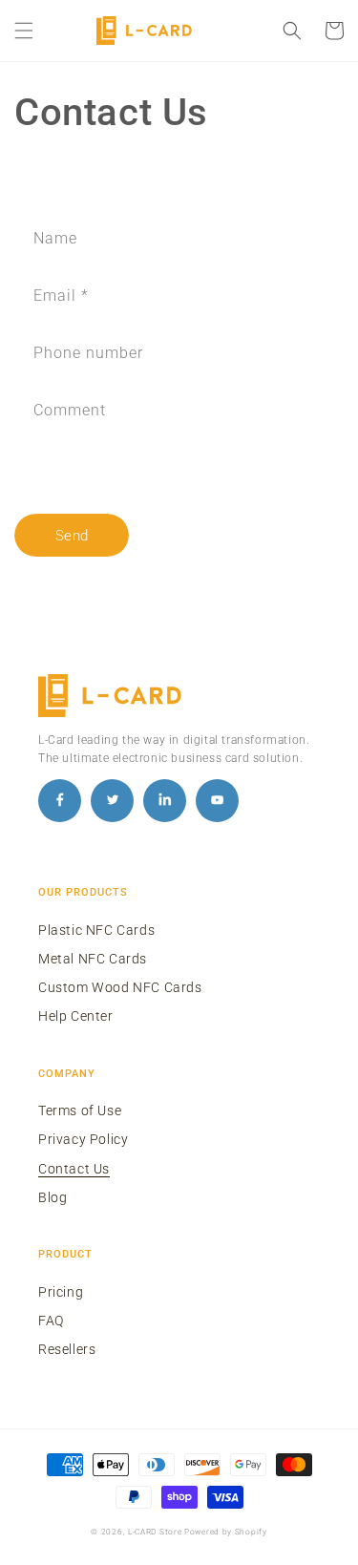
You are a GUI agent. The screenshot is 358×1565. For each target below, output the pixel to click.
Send (72, 535)
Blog (52, 1197)
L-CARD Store (154, 1531)
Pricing (60, 1292)
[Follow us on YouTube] (217, 800)
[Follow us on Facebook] (59, 800)
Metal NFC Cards (92, 958)
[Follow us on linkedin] (164, 800)
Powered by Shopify (225, 1531)
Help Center (76, 1016)
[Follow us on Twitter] (112, 800)
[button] (24, 31)
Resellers (66, 1349)
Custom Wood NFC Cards (120, 987)
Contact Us (74, 1168)
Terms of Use (79, 1110)
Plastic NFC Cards (96, 930)
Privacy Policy (83, 1139)
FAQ (51, 1320)
